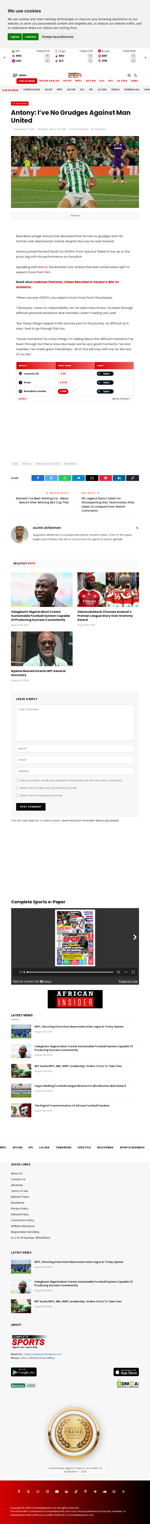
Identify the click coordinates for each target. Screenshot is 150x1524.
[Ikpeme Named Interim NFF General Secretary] (42, 648)
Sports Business (132, 1147)
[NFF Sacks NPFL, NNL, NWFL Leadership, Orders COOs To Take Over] (21, 1071)
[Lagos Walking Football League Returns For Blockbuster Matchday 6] (21, 1091)
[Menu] (20, 75)
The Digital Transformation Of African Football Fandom (72, 1105)
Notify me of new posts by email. (41, 795)
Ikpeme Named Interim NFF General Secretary (38, 673)
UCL (102, 80)
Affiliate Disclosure (23, 1226)
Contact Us (18, 1179)
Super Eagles (49, 80)
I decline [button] (30, 36)
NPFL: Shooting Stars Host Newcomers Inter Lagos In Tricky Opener (79, 1026)
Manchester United (48, 463)
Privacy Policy (19, 1208)
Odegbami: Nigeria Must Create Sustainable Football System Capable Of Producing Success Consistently (40, 616)
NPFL (78, 80)
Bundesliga (131, 89)
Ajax (15, 463)
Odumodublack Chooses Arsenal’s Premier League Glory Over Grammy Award (105, 616)
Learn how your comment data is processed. (90, 820)
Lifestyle (84, 1147)
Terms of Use (19, 1191)
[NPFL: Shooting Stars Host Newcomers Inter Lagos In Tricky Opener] (21, 1031)
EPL (110, 80)
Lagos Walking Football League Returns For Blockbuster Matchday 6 (80, 1086)
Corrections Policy (22, 1220)
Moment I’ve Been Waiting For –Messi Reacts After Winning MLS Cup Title (42, 500)
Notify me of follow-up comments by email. (48, 788)
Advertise (17, 1185)
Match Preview (120, 399)
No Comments (80, 129)
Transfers (63, 1147)
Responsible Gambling (25, 1232)
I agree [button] (14, 36)
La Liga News (19, 103)
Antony (27, 463)
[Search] (129, 75)
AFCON (91, 80)
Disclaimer (17, 1203)
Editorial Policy (20, 1214)
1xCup (67, 80)
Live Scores (27, 81)
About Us (16, 1173)
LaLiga (22, 399)
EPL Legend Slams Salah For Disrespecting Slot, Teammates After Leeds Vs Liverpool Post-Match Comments (108, 504)
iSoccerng (105, 1147)
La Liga (122, 80)
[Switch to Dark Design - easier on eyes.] (135, 75)
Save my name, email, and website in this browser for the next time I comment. (71, 780)
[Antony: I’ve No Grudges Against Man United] (75, 207)
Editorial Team (20, 1197)
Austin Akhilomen (47, 528)
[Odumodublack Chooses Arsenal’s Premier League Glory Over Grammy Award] (108, 589)
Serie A (136, 80)
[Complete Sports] (75, 75)
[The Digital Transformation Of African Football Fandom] (21, 1110)
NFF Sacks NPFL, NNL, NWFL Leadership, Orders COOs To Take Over (78, 1066)
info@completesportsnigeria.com (42, 1354)
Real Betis (70, 463)
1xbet (106, 373)
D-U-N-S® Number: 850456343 (30, 1238)
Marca (42, 267)
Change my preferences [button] (58, 36)
